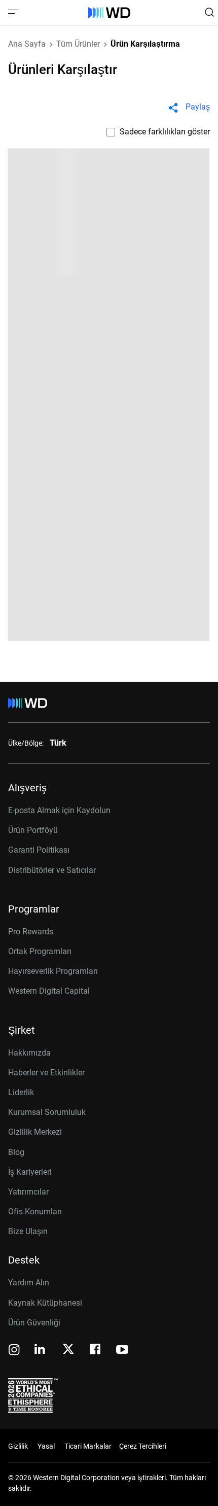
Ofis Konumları (35, 1211)
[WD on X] (68, 1350)
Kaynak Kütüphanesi (45, 1303)
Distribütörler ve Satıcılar (52, 870)
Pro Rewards (30, 931)
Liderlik (21, 1092)
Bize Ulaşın (28, 1231)
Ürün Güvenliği (34, 1322)
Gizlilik (18, 1446)
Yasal (46, 1446)
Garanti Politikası (38, 850)
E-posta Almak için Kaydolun (59, 810)
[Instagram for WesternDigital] (14, 1350)
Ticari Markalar (88, 1446)
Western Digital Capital (49, 991)
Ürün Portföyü (33, 830)
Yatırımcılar (28, 1192)
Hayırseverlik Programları (53, 971)
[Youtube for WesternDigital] (122, 1350)
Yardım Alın (28, 1282)
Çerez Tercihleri (142, 1446)
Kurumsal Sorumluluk (47, 1112)
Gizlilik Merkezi (35, 1132)
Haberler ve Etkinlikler (46, 1072)
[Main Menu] (14, 12)
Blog (16, 1152)
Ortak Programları (39, 951)
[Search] (209, 12)
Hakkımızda (29, 1053)
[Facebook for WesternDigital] (96, 1350)
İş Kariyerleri (30, 1172)
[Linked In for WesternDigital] (40, 1350)
